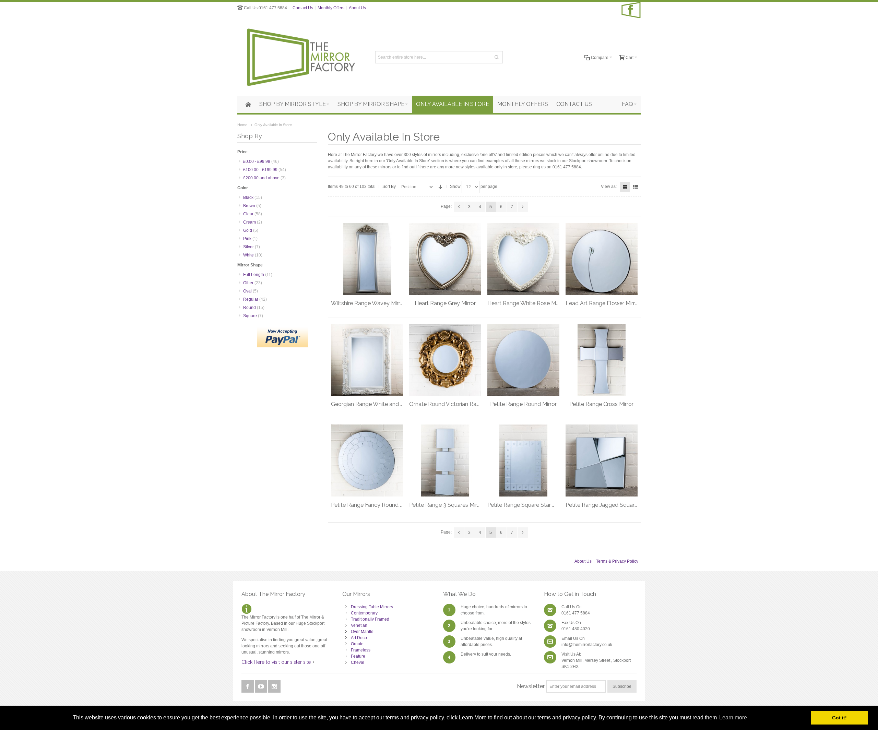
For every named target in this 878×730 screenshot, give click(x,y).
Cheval (357, 662)
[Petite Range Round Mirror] (523, 360)
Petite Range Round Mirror (523, 404)
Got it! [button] (839, 717)
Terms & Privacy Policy (617, 561)
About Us (357, 7)
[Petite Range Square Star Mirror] (523, 460)
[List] (635, 187)
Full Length (257, 274)
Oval (250, 291)
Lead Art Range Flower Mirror (603, 303)
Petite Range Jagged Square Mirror (609, 505)
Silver (251, 246)
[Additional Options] (282, 329)
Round (253, 307)
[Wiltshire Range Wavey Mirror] (367, 259)
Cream (252, 222)
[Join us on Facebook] (248, 686)
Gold (250, 230)
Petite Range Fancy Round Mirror (372, 505)
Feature (358, 656)
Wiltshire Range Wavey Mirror (368, 303)
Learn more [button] (733, 717)
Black (252, 197)
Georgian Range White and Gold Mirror (379, 404)
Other (252, 282)
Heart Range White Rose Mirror (526, 303)
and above (264, 178)
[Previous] (459, 207)
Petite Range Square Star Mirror (527, 505)
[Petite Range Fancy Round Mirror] (367, 460)
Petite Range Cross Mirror (601, 404)
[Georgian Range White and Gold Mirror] (367, 360)
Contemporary (364, 613)
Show (455, 186)
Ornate (357, 644)
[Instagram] (274, 686)
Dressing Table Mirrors (372, 607)
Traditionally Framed (370, 619)
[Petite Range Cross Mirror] (602, 360)
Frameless (360, 650)
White (252, 255)
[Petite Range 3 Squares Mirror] (445, 460)
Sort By (389, 186)
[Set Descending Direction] (440, 187)
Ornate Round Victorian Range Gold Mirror (462, 404)
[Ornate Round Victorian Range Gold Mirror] (445, 360)
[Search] (496, 57)
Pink (250, 238)
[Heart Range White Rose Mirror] (523, 259)
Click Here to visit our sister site (276, 662)
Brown (252, 205)
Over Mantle (362, 631)
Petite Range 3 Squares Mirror (446, 505)
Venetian (359, 625)
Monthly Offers (331, 7)
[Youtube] (261, 686)
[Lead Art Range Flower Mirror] (602, 259)
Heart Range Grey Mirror (445, 303)
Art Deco (359, 637)
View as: (609, 186)
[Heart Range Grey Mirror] (445, 259)
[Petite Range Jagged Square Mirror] (602, 460)
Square (253, 315)
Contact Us (303, 7)
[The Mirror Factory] (300, 57)
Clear (252, 214)
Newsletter (531, 686)
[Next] (523, 207)
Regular (255, 299)
